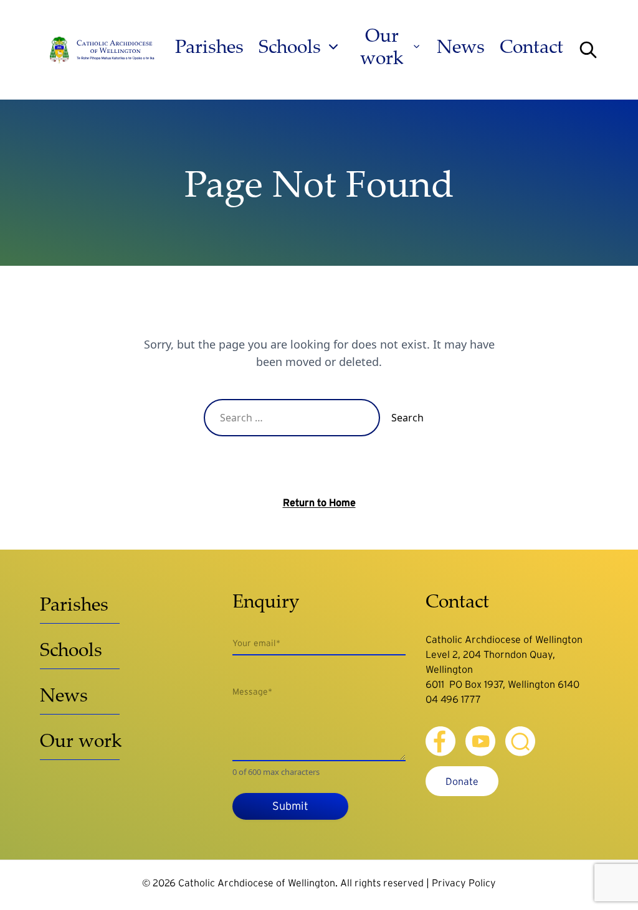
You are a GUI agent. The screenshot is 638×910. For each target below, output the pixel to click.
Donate (461, 781)
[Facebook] (440, 741)
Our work (382, 47)
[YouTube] (480, 741)
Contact (531, 47)
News (461, 47)
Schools (290, 47)
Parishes (209, 47)
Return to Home (319, 502)
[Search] (588, 50)
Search (407, 418)
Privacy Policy (464, 882)
